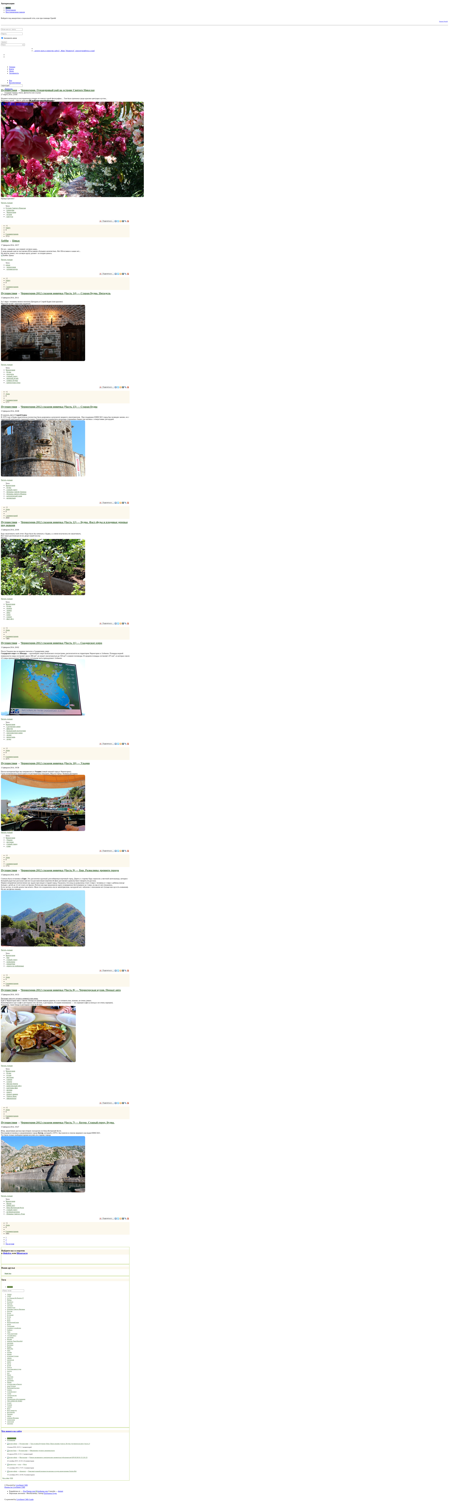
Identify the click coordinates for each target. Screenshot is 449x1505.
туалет (9, 1403)
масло (9, 1363)
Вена (8, 1320)
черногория (11, 267)
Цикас (16, 240)
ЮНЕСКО (11, 1205)
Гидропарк (10, 1326)
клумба (9, 1352)
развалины (11, 962)
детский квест (11, 1335)
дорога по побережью (15, 966)
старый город (12, 376)
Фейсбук (7, 1253)
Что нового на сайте (11, 1431)
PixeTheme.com (29, 1491)
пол (8, 1373)
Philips (9, 1300)
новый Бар (11, 964)
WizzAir (9, 1304)
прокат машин (12, 1094)
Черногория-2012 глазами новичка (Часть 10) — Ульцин (55, 763)
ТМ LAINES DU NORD (14, 1401)
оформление (11, 1098)
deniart (60, 1491)
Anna (8, 394)
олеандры (10, 210)
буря (8, 1319)
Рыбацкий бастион (13, 1388)
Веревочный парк (13, 1322)
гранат (9, 617)
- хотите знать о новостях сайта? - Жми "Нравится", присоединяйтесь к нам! (64, 51)
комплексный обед (14, 1086)
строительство (12, 1395)
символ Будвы (12, 380)
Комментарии (11, 1438)
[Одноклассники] (120, 221)
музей (9, 1365)
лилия (9, 735)
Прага (9, 1375)
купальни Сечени (12, 1356)
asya (14, 1464)
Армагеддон (11, 1307)
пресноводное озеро (15, 733)
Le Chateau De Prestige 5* (15, 1298)
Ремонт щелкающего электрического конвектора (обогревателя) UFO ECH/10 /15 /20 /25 (58, 1457)
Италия (9, 1339)
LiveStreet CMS (22, 1485)
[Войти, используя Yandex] (19, 21)
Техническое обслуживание (16, 1399)
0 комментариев (12, 234)
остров (9, 214)
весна (9, 1324)
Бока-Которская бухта (15, 1208)
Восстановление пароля (15, 12)
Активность (14, 73)
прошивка (10, 1380)
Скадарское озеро (13, 727)
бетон (9, 1313)
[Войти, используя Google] (15, 21)
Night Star (8, 1273)
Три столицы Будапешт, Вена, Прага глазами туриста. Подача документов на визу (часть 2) (60, 1444)
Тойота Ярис (12, 1096)
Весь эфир (5, 1478)
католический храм (14, 496)
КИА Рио (10, 1348)
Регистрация (11, 10)
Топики (12, 67)
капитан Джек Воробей (14, 1341)
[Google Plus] (128, 221)
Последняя (10, 1244)
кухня (9, 1075)
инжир (9, 608)
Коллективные (15, 83)
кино (8, 1350)
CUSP (9, 1296)
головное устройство (14, 1328)
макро (9, 1362)
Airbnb (9, 1294)
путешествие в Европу (14, 1384)
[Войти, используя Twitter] (10, 21)
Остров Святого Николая (16, 208)
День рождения (12, 1334)
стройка (9, 1397)
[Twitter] (118, 221)
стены (9, 1393)
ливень (9, 1358)
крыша (9, 1354)
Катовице (10, 1345)
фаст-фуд (10, 619)
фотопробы (11, 1412)
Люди (11, 71)
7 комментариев (12, 287)
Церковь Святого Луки (16, 1214)
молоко (9, 1090)
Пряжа (9, 1382)
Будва (9, 372)
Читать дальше (7, 203)
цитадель (10, 374)
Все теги (10, 1287)
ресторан (10, 842)
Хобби (5, 240)
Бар (8, 958)
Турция (9, 1405)
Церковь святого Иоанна (16, 494)
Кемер (9, 1347)
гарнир (9, 1079)
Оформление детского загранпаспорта (42, 1450)
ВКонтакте (22, 1253)
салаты (9, 1082)
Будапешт (10, 1315)
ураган (9, 1407)
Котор (9, 1203)
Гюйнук (9, 1330)
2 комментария (11, 400)
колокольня (11, 498)
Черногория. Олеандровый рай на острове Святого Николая (57, 90)
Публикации (11, 1440)
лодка (9, 739)
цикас (8, 265)
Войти (8, 8)
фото (8, 1408)
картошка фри (12, 1088)
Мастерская (23, 1457)
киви (9, 615)
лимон (9, 610)
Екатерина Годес (50, 1493)
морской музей (12, 378)
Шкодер (10, 729)
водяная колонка (13, 1212)
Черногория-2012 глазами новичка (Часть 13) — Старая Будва (59, 406)
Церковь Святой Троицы (16, 492)
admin (15, 1444)
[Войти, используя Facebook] (2, 21)
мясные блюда (12, 1084)
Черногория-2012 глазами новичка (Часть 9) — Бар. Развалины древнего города (70, 870)
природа (10, 1378)
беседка (9, 1311)
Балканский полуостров (16, 731)
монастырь (11, 737)
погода (9, 1371)
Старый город (11, 1392)
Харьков (10, 1414)
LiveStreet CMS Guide (25, 1499)
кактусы (10, 217)
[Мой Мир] (123, 221)
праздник (10, 1377)
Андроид (10, 1305)
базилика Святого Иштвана (16, 1309)
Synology (10, 1302)
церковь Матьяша (13, 1418)
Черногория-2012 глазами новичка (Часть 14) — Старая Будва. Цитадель (66, 293)
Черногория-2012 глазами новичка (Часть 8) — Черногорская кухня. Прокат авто (71, 990)
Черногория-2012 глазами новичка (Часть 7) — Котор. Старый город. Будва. (67, 1122)
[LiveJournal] (125, 221)
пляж (9, 846)
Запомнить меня (10, 38)
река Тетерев (11, 1386)
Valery (8, 228)
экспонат (10, 1423)
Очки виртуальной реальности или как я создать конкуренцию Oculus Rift (52, 1471)
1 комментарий (12, 516)
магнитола (10, 1360)
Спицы (9, 1390)
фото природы (12, 1410)
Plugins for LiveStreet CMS (14, 1487)
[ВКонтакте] (115, 221)
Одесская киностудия (14, 1369)
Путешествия (9, 90)
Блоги (11, 69)
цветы (9, 1416)
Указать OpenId (443, 21)
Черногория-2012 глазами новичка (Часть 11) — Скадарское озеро (61, 643)
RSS (11, 1478)
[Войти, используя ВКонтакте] (6, 21)
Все (10, 81)
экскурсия (10, 1422)
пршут (9, 1092)
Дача (8, 1332)
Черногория (11, 212)
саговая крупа (12, 269)
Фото (25, 1464)
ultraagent (22, 1471)
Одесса (9, 1367)
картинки (10, 1343)
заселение (10, 1337)
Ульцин (10, 840)
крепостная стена (13, 383)
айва (8, 613)
